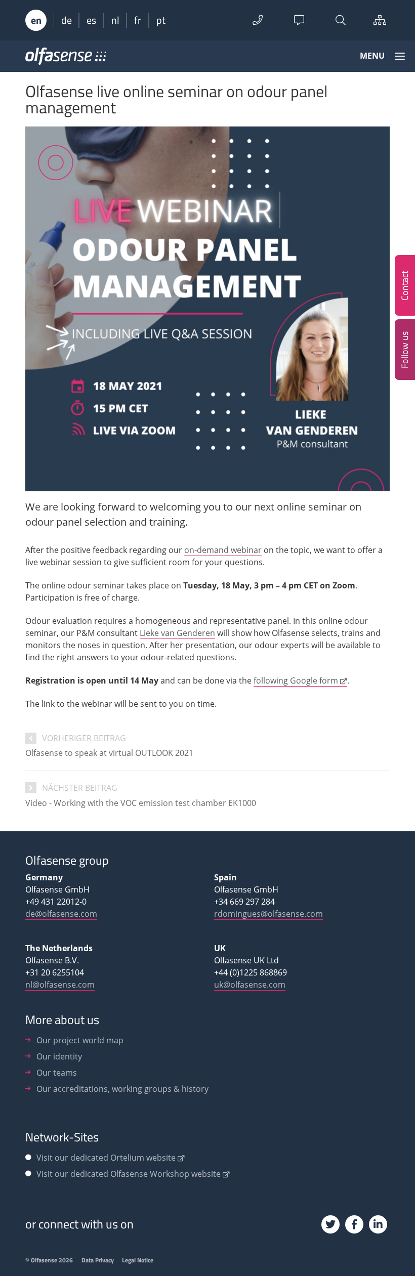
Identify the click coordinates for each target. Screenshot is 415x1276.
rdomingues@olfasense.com (268, 913)
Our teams (56, 1072)
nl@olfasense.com (60, 984)
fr (137, 20)
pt (160, 20)
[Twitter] (330, 1224)
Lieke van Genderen (177, 633)
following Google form (296, 680)
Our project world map (79, 1040)
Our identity (59, 1056)
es (91, 20)
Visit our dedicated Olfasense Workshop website (128, 1173)
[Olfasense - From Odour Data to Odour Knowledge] (65, 59)
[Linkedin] (378, 1224)
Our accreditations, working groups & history (122, 1088)
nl (115, 20)
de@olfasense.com (61, 913)
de (66, 20)
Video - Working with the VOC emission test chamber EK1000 (140, 803)
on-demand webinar (223, 550)
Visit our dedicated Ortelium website (106, 1157)
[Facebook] (354, 1224)
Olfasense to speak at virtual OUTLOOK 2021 (109, 752)
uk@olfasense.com (249, 984)
